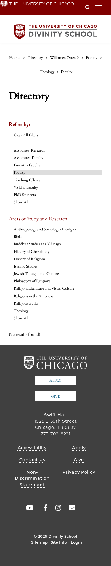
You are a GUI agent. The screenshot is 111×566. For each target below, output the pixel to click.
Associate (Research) (30, 150)
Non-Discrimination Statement (32, 478)
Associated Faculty (28, 157)
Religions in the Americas (34, 295)
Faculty (19, 172)
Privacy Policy (78, 472)
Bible (17, 236)
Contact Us (32, 459)
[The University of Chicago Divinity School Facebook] (42, 508)
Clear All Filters (26, 134)
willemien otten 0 (64, 57)
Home (14, 57)
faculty (91, 57)
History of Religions (29, 258)
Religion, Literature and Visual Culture (44, 288)
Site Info (59, 542)
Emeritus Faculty (27, 164)
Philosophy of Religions (32, 280)
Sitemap (39, 542)
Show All (21, 202)
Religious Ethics (26, 303)
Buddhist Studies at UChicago (37, 243)
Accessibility (32, 447)
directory (35, 57)
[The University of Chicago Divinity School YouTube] (28, 508)
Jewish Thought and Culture (36, 273)
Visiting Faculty (26, 187)
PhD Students (25, 194)
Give (55, 396)
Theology (21, 310)
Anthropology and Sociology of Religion (45, 229)
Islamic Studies (25, 266)
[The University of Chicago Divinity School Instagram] (56, 508)
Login (76, 542)
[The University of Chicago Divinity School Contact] (70, 508)
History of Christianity (31, 251)
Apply (55, 380)
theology (47, 71)
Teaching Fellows (27, 179)
